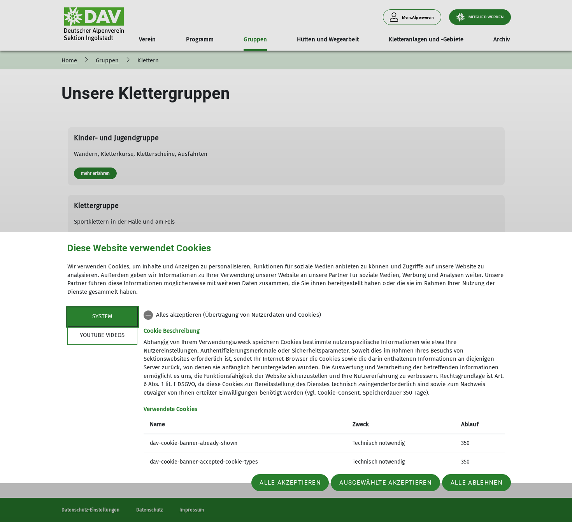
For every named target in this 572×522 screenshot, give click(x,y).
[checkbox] (324, 315)
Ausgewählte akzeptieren (385, 482)
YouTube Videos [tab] (102, 335)
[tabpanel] (324, 389)
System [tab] (102, 316)
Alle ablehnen (477, 482)
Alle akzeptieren (290, 482)
